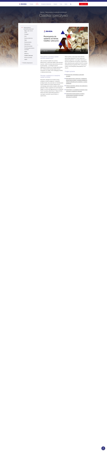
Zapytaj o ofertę (83, 4)
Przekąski (26, 34)
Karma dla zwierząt (28, 46)
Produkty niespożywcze (28, 62)
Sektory (37, 4)
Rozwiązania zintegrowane (46, 4)
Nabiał (25, 51)
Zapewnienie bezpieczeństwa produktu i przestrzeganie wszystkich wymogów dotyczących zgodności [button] (75, 95)
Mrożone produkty (28, 57)
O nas (61, 4)
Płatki (25, 40)
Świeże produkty (27, 42)
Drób (25, 36)
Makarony (26, 53)
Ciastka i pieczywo (28, 55)
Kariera (66, 4)
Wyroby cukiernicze (28, 38)
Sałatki (25, 59)
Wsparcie (55, 4)
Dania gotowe (27, 44)
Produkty (31, 4)
